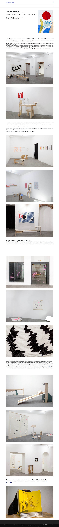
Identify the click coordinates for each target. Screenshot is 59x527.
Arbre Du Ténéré (48, 366)
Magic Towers (30, 366)
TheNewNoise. (16, 370)
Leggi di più (35, 525)
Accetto (40, 525)
